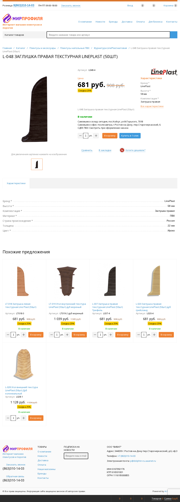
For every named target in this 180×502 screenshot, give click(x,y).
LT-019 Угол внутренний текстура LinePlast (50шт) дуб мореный (67, 305)
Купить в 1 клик (130, 135)
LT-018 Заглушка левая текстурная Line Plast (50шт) (20, 305)
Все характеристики (152, 106)
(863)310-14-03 (13, 468)
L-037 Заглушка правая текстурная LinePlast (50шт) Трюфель (107, 307)
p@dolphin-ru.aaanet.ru (143, 460)
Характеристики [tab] (16, 183)
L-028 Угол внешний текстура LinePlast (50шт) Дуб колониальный (21, 390)
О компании (85, 21)
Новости (100, 21)
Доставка (127, 21)
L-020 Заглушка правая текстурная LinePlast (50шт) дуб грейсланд (153, 307)
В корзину (109, 135)
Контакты (171, 21)
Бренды (113, 21)
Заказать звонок (71, 5)
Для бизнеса (155, 21)
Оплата (140, 21)
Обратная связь (15, 476)
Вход (130, 5)
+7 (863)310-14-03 (127, 456)
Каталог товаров (14, 34)
